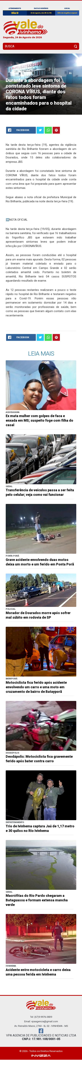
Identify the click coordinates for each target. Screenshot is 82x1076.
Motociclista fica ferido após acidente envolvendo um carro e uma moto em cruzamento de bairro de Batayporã (36, 687)
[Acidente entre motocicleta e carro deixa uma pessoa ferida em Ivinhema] (41, 939)
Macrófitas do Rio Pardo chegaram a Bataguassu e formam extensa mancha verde (37, 900)
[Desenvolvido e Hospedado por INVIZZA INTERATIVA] (41, 1055)
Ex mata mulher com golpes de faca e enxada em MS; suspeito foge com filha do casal (39, 420)
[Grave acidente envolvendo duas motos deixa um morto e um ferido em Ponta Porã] (41, 528)
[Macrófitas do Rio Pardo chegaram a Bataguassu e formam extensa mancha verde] (41, 865)
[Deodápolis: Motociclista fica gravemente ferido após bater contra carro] (41, 725)
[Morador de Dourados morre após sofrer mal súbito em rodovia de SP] (41, 590)
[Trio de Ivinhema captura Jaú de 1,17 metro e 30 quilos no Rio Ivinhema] (41, 795)
